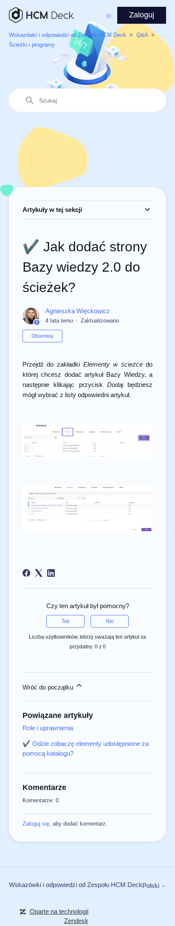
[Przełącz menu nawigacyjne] (108, 15)
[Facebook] (26, 573)
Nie (110, 621)
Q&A (142, 35)
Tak (66, 621)
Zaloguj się (36, 823)
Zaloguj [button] (141, 15)
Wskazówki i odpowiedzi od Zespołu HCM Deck (67, 35)
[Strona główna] (41, 15)
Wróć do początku (49, 687)
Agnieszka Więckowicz (77, 310)
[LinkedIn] (51, 573)
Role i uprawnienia (48, 727)
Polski (151, 885)
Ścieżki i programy (32, 45)
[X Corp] (38, 573)
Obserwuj (42, 336)
